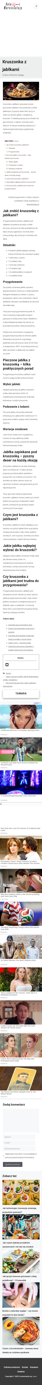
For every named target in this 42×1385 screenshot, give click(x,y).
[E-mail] (6, 665)
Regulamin (34, 1367)
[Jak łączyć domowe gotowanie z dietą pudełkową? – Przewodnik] (21, 1261)
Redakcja (21, 1371)
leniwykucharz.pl (33, 204)
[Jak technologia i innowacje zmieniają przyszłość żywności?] (21, 1193)
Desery (8, 673)
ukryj (16, 141)
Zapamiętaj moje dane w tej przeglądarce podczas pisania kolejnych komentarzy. (21, 1155)
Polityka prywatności (12, 1367)
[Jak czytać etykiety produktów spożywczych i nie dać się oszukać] (21, 1227)
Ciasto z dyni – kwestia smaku (19, 643)
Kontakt (25, 1367)
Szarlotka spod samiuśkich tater (20, 625)
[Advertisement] (21, 34)
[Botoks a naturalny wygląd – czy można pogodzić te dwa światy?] (21, 1295)
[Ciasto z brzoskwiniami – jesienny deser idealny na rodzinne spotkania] (21, 1332)
